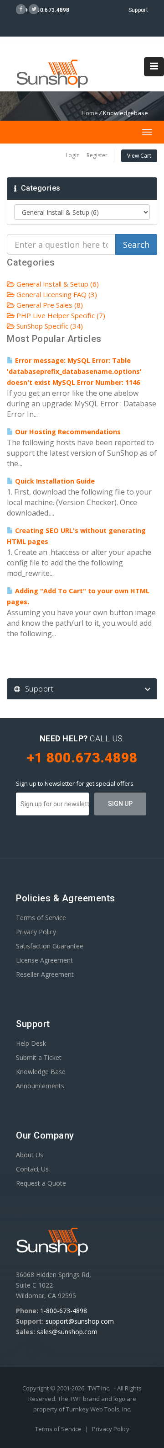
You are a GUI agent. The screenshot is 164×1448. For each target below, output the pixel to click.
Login (73, 155)
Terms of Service (41, 917)
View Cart (139, 156)
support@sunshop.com (80, 1321)
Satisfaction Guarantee (49, 946)
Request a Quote (41, 1183)
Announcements (40, 1085)
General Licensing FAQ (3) (56, 294)
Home (90, 113)
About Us (29, 1154)
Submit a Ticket (39, 1057)
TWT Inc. (99, 1388)
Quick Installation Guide (54, 481)
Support (138, 10)
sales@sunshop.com (67, 1331)
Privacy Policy (36, 931)
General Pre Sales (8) (49, 304)
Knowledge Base (41, 1071)
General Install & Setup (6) (57, 283)
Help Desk (31, 1043)
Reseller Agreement (45, 974)
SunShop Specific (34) (49, 325)
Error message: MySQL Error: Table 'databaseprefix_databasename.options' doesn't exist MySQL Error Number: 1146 (74, 371)
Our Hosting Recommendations (67, 431)
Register (97, 155)
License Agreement (44, 960)
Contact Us (32, 1169)
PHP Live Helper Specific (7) (60, 315)
